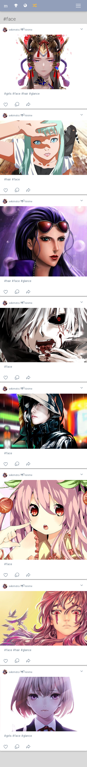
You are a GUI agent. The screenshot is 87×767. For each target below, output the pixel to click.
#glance (34, 93)
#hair (24, 93)
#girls (8, 93)
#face (16, 93)
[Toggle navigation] (78, 6)
